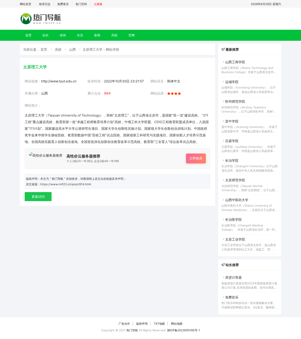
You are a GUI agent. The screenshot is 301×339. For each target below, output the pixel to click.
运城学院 (231, 82)
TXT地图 (159, 323)
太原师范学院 (235, 180)
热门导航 (132, 330)
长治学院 (231, 160)
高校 (114, 35)
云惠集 (98, 4)
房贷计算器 (233, 277)
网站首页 (25, 4)
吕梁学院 (231, 141)
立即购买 (196, 158)
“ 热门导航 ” (58, 178)
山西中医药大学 (236, 200)
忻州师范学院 (235, 101)
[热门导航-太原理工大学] (41, 24)
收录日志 (44, 4)
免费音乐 (63, 4)
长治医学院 (233, 219)
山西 (72, 49)
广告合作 (124, 323)
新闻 (97, 35)
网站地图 (176, 323)
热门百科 (81, 4)
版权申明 (142, 323)
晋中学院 (231, 121)
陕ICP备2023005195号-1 (183, 330)
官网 (131, 35)
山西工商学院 (235, 62)
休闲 (63, 35)
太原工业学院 (235, 239)
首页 (28, 35)
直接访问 (38, 197)
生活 (80, 35)
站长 (46, 35)
